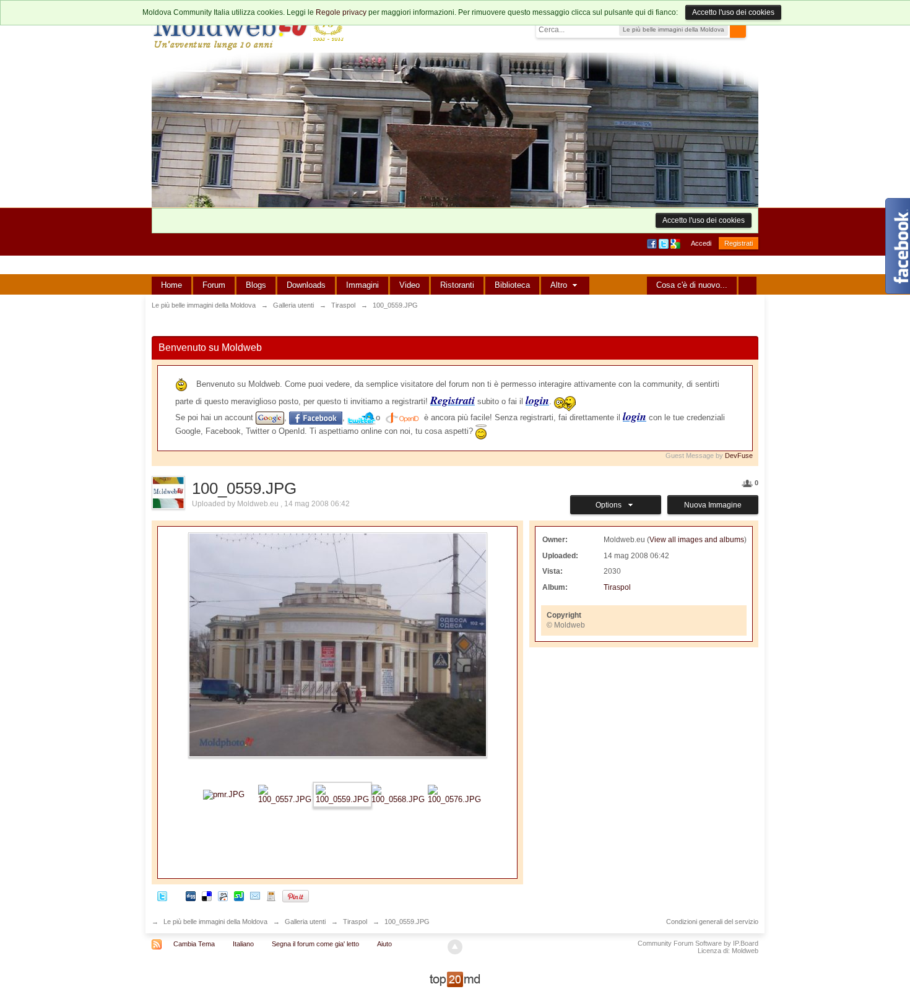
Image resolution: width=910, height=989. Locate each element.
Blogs (256, 285)
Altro (560, 285)
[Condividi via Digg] (191, 895)
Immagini (362, 285)
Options (610, 505)
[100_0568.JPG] (398, 793)
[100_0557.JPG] (284, 793)
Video (409, 285)
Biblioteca (512, 285)
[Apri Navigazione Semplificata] (747, 286)
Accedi (701, 243)
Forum (213, 285)
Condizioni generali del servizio (712, 921)
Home (171, 285)
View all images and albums (696, 539)
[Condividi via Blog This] (271, 895)
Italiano (243, 944)
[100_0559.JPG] (342, 793)
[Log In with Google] (676, 243)
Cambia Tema (194, 944)
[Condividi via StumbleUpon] (239, 895)
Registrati (738, 243)
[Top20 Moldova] (455, 978)
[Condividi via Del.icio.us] (207, 895)
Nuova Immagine (713, 505)
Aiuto (384, 944)
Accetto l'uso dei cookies (733, 12)
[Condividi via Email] (255, 895)
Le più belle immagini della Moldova (215, 921)
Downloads (306, 285)
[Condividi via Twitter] (162, 895)
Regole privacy (341, 12)
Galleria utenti (305, 921)
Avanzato (753, 29)
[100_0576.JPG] (454, 793)
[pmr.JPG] (223, 793)
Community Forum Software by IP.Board (698, 943)
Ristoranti (457, 285)
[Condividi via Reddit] (223, 895)
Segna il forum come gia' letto (315, 944)
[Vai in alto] (455, 946)
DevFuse (739, 455)
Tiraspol (617, 587)
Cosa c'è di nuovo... (691, 285)
